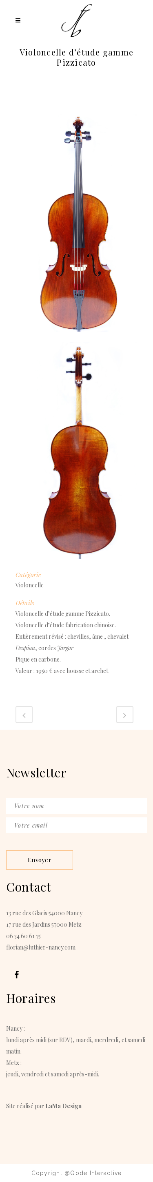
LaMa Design (63, 1106)
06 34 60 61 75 (23, 936)
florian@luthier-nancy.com (40, 947)
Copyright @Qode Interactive (76, 1173)
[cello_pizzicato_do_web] (77, 564)
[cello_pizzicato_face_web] (77, 337)
